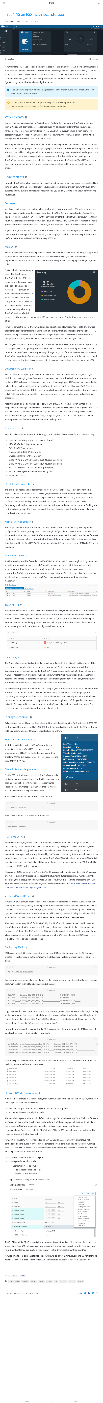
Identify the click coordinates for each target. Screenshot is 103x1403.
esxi (56, 1281)
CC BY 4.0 (27, 1293)
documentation (14, 1281)
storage (41, 1281)
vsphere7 (72, 1281)
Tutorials (23, 1275)
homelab (25, 1281)
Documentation (13, 1275)
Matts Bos (10, 59)
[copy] (96, 803)
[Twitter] (85, 1293)
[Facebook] (89, 1293)
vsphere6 (63, 1281)
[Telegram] (93, 1293)
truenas (33, 1281)
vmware (49, 1281)
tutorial (80, 1281)
